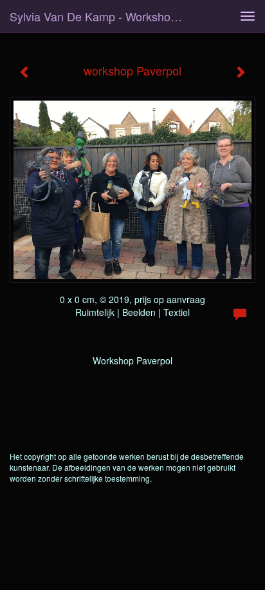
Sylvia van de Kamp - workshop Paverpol (101, 16)
